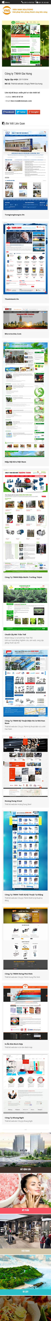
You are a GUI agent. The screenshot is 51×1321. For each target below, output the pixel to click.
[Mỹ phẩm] (25, 1190)
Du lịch (25, 1291)
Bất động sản (25, 1169)
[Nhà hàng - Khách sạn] (25, 1312)
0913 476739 (29, 2)
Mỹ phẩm (25, 1210)
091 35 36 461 (43, 2)
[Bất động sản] (25, 1149)
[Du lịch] (25, 1272)
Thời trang (25, 1251)
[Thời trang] (25, 1231)
